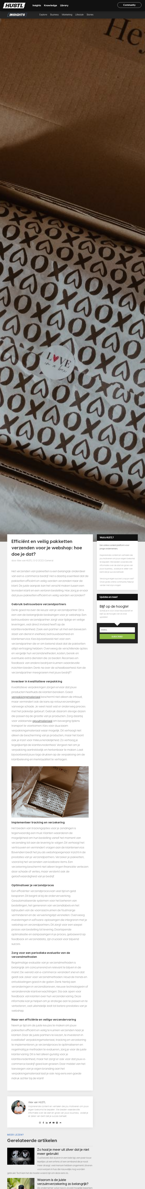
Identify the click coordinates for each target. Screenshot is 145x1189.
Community (129, 5)
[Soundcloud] (60, 1123)
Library (64, 5)
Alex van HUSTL (24, 560)
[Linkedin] (47, 1123)
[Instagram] (40, 1123)
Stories (90, 15)
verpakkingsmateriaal (25, 697)
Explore (43, 15)
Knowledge (50, 5)
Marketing (67, 15)
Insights (37, 5)
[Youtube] (54, 1123)
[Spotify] (57, 1123)
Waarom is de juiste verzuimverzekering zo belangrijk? (63, 1182)
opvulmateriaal (42, 721)
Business (54, 15)
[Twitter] (50, 1123)
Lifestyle (79, 15)
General (49, 560)
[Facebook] (43, 1123)
